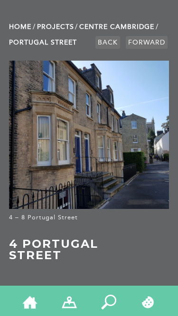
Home (20, 27)
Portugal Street (43, 42)
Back (108, 42)
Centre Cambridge (116, 27)
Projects (55, 27)
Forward (146, 42)
